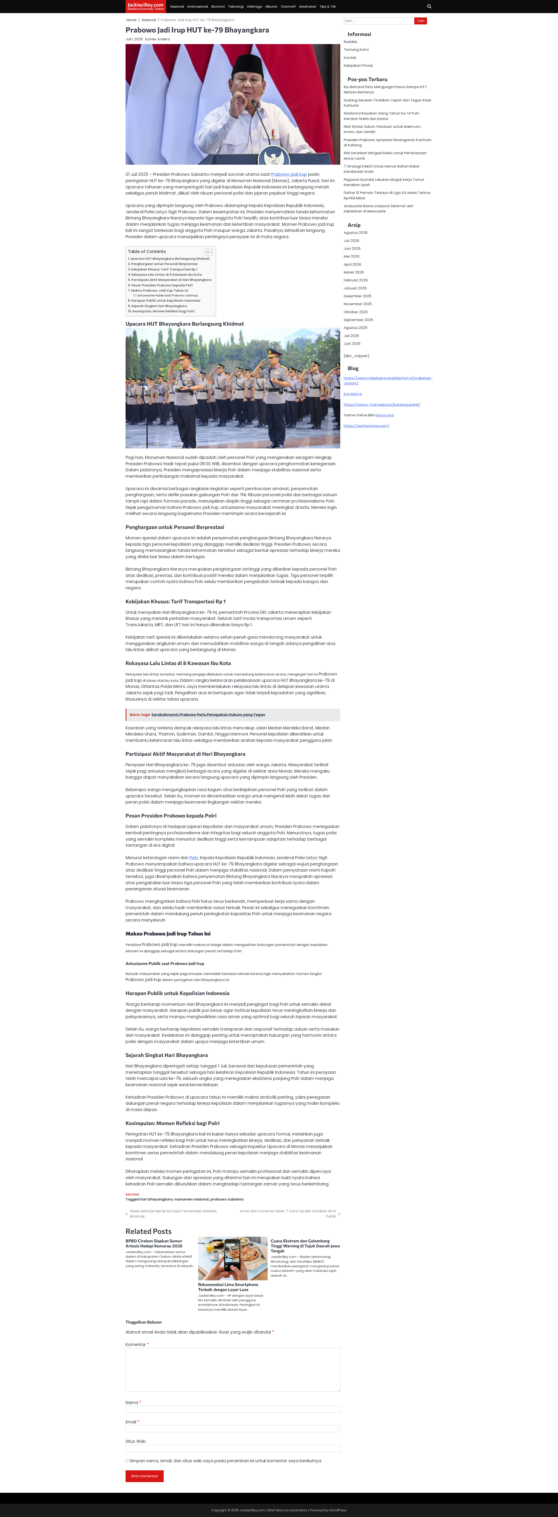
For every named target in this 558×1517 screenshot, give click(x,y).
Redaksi (350, 41)
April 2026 (352, 264)
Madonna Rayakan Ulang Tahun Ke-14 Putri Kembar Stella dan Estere (381, 116)
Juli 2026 (351, 240)
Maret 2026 (354, 272)
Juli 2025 (351, 335)
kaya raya (385, 415)
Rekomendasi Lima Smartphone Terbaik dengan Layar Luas (228, 1287)
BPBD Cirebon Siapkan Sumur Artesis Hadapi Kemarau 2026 (154, 1243)
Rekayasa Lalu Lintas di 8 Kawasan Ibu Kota (166, 274)
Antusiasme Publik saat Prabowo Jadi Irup (168, 295)
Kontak (350, 57)
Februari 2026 (356, 280)
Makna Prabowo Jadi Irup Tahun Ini (159, 290)
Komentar (137, 1345)
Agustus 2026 (355, 232)
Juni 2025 (352, 343)
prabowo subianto (227, 1199)
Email (132, 1422)
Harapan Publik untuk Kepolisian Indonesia (165, 300)
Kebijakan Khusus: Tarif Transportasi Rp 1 (164, 269)
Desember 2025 (357, 295)
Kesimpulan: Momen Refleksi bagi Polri (163, 311)
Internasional (197, 6)
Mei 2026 (351, 256)
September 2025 (358, 319)
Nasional (177, 6)
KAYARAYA (353, 393)
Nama (133, 1403)
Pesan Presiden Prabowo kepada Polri (162, 285)
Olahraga (254, 6)
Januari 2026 (355, 288)
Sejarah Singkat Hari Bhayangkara (159, 306)
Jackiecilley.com (145, 5)
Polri (194, 858)
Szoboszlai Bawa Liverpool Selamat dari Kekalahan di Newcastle (378, 208)
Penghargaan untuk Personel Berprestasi (164, 264)
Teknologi (235, 6)
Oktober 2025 (356, 311)
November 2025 (358, 303)
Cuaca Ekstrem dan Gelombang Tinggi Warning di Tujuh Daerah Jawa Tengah (305, 1245)
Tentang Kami (356, 49)
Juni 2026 (352, 248)
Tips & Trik (328, 6)
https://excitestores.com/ (367, 425)
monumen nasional (191, 1199)
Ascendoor (298, 1510)
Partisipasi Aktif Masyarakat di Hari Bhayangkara (171, 280)
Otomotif (288, 6)
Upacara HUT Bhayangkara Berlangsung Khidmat (170, 259)
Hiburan (271, 6)
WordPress (338, 1510)
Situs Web (136, 1441)
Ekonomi (218, 6)
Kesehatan (307, 6)
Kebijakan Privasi (358, 65)
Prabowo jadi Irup (289, 174)
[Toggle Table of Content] (206, 252)
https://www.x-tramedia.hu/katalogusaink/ (382, 404)
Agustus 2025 (355, 327)
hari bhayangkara (156, 1199)
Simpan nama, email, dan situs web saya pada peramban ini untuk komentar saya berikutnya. (225, 1461)
